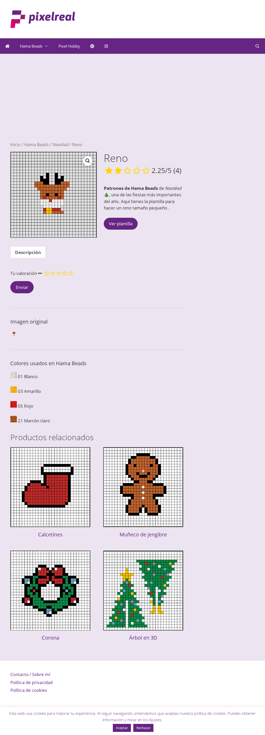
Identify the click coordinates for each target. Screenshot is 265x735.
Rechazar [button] (143, 727)
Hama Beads (31, 46)
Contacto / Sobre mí (30, 674)
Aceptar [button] (122, 727)
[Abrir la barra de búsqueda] (257, 46)
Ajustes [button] (155, 719)
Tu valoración (23, 273)
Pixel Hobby (69, 46)
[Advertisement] (96, 105)
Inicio (15, 144)
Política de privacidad (31, 682)
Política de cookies (28, 690)
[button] (87, 161)
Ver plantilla (120, 224)
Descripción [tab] (28, 252)
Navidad (61, 144)
